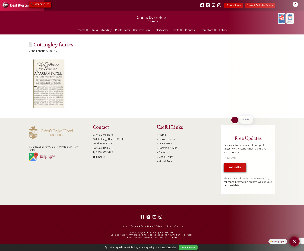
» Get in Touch (165, 156)
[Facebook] (203, 3)
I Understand (188, 247)
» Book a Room (166, 139)
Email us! (101, 156)
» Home (161, 134)
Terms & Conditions (142, 226)
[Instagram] (220, 3)
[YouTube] (214, 3)
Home (124, 226)
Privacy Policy (163, 226)
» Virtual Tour (164, 161)
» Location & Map (167, 148)
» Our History (164, 143)
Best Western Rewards (139, 237)
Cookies (178, 226)
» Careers (162, 152)
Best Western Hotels (166, 237)
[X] (208, 3)
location (39, 146)
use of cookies (169, 247)
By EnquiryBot (279, 241)
